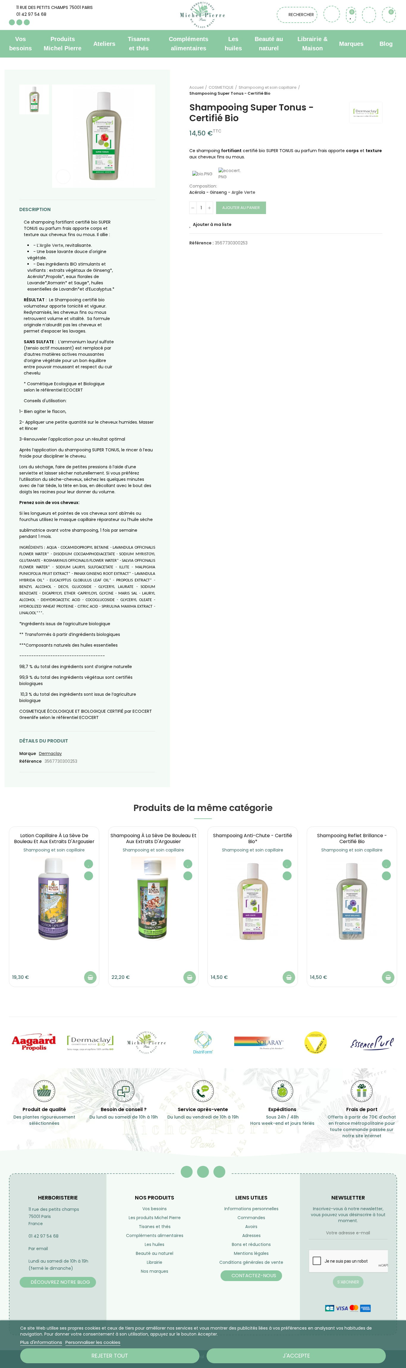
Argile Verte (51, 245)
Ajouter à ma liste (212, 224)
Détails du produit (43, 740)
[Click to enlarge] (63, 176)
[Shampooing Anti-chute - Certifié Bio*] (253, 901)
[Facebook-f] (187, 1172)
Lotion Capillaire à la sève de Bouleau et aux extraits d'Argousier (54, 838)
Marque (27, 753)
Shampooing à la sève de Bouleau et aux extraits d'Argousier (153, 838)
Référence (30, 761)
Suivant (377, 90)
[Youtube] (19, 22)
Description (35, 209)
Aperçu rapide (88, 875)
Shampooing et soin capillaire (54, 850)
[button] (58, 1282)
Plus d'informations (41, 1342)
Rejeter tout (110, 1355)
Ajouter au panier (241, 207)
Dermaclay (50, 753)
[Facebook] (12, 22)
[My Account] (369, 15)
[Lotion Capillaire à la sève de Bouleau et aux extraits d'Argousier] (54, 901)
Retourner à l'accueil (370, 90)
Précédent (362, 90)
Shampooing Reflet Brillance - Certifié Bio (352, 838)
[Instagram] (27, 22)
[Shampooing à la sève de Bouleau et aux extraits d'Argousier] (153, 901)
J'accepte (296, 1355)
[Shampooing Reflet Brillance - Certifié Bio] (352, 901)
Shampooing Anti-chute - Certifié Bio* (252, 838)
